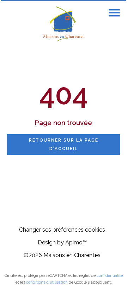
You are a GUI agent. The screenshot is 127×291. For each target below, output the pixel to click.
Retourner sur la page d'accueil (63, 144)
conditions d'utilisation (47, 282)
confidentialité (110, 275)
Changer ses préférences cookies (62, 229)
